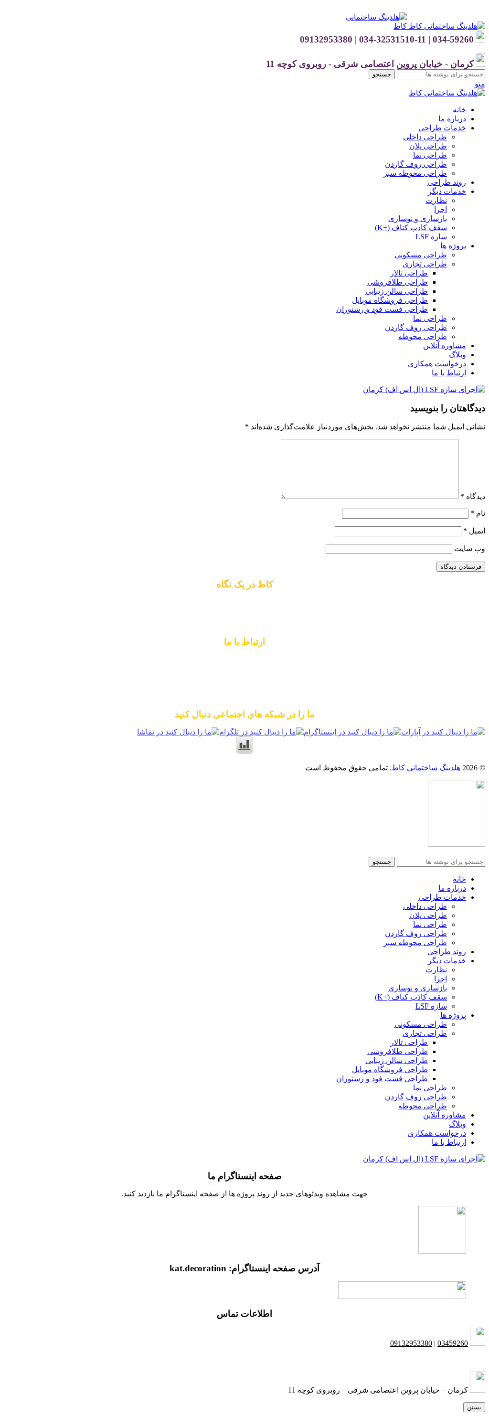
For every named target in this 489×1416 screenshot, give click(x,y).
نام (477, 513)
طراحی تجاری (425, 264)
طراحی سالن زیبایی (396, 291)
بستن (474, 1407)
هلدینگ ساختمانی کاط (426, 768)
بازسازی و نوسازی (417, 218)
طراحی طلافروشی (397, 282)
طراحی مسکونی (420, 255)
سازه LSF (431, 237)
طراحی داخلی (425, 137)
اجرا (440, 209)
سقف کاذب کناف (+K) (411, 228)
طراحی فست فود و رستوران (382, 309)
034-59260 (281, 678)
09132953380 (244, 660)
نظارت (436, 200)
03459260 (452, 1343)
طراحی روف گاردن (416, 164)
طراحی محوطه (422, 336)
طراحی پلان (428, 146)
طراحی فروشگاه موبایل (390, 300)
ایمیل (474, 531)
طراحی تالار (409, 273)
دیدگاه (472, 496)
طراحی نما (430, 155)
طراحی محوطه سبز (415, 173)
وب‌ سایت (469, 548)
